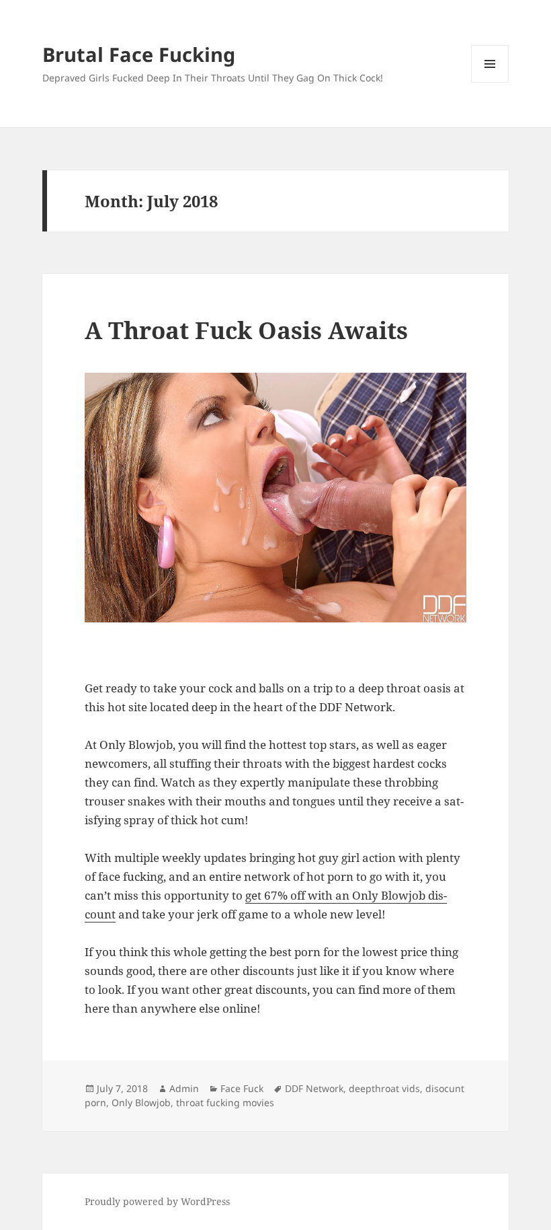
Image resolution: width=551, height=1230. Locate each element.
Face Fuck (241, 1088)
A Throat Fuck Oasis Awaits (246, 330)
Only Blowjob (141, 1102)
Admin (184, 1088)
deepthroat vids (384, 1088)
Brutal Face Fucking (138, 54)
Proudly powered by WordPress (157, 1201)
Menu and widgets (490, 82)
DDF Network (314, 1088)
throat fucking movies (225, 1102)
